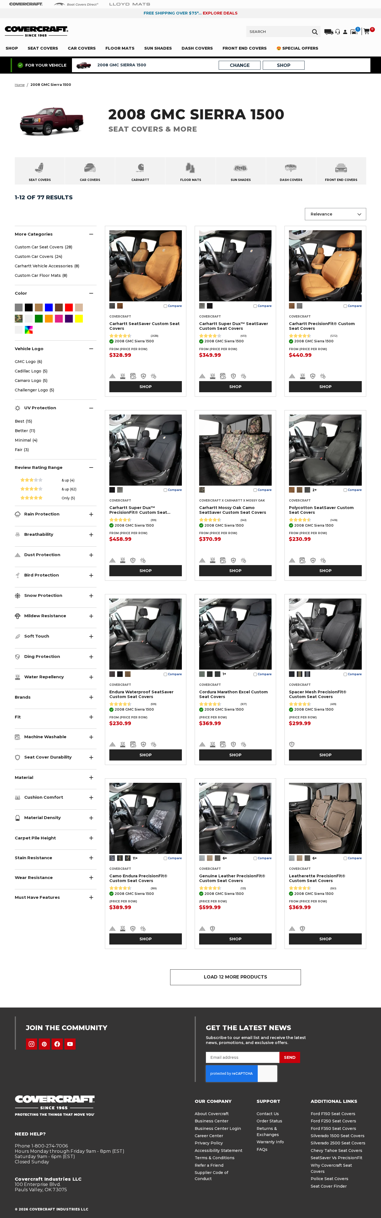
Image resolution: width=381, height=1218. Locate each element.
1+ (224, 674)
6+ (225, 858)
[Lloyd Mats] (130, 4)
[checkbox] (19, 308)
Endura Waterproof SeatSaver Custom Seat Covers (141, 694)
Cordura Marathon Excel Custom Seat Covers (233, 694)
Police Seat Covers (329, 1178)
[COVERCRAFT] (36, 31)
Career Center (209, 1135)
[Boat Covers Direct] (76, 4)
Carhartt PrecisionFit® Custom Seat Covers (322, 326)
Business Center (211, 1120)
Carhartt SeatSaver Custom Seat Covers (144, 326)
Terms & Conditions (215, 1157)
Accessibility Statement (218, 1150)
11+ (135, 858)
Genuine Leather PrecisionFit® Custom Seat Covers (232, 878)
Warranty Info (270, 1141)
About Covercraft (212, 1113)
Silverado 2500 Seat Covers (338, 1143)
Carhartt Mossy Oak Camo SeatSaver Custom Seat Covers (232, 510)
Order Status (269, 1120)
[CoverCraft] (26, 4)
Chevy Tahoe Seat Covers (336, 1150)
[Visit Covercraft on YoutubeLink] (70, 1044)
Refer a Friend (209, 1165)
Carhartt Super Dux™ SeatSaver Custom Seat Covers (233, 326)
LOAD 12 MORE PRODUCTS (235, 977)
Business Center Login (218, 1128)
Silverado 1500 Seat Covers (338, 1135)
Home (20, 85)
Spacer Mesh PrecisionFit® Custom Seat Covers (317, 694)
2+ (314, 490)
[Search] (314, 31)
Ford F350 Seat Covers (333, 1128)
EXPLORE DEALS (220, 13)
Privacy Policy (209, 1143)
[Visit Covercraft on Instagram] (31, 1044)
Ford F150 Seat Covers (333, 1113)
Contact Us (268, 1113)
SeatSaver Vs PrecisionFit (336, 1157)
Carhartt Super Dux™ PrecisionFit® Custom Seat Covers (138, 510)
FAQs (262, 1149)
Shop (145, 386)
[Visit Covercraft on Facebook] (57, 1044)
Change (240, 65)
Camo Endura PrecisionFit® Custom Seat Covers (138, 878)
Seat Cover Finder (329, 1186)
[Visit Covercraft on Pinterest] (44, 1044)
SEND (290, 1057)
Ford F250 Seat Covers (333, 1120)
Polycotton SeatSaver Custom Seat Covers (321, 510)
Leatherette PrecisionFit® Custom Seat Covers (317, 878)
